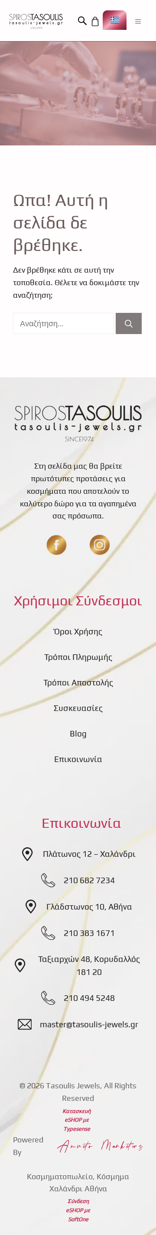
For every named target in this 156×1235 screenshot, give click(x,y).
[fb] (56, 545)
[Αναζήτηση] (129, 323)
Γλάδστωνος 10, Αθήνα (89, 906)
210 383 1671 (89, 933)
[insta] (99, 545)
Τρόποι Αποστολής (78, 682)
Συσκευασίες (78, 708)
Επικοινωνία (78, 759)
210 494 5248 (89, 998)
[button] (83, 21)
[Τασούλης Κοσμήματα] (36, 21)
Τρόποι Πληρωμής (78, 657)
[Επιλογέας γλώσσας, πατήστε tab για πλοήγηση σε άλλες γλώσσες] (115, 20)
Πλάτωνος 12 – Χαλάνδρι (89, 854)
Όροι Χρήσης (78, 631)
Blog (78, 733)
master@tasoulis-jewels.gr (89, 1024)
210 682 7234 (89, 880)
